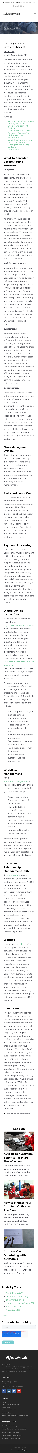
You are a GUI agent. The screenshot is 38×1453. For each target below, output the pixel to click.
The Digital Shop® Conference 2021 (14, 1429)
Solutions (18, 1450)
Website (12, 147)
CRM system (12, 875)
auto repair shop (17, 1296)
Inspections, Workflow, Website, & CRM (15, 1414)
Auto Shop (13, 1306)
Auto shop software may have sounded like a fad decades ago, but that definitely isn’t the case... (17, 1213)
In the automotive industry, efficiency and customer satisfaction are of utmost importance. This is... (18, 1262)
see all (5, 1315)
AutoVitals (9, 51)
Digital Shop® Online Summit (12, 1435)
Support (24, 1450)
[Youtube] (18, 6)
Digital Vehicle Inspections (11, 1403)
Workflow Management (10, 1409)
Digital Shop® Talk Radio (10, 1432)
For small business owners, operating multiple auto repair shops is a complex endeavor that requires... (18, 1164)
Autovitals (13, 1310)
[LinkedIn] (15, 6)
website (20, 944)
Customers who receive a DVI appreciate (19, 663)
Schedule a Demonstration (11, 1438)
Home (13, 1450)
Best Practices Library (9, 1426)
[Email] (21, 6)
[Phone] (23, 6)
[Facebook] (13, 6)
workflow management (16, 781)
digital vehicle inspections (17, 625)
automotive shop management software (18, 1113)
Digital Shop (14, 1293)
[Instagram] (9, 1391)
